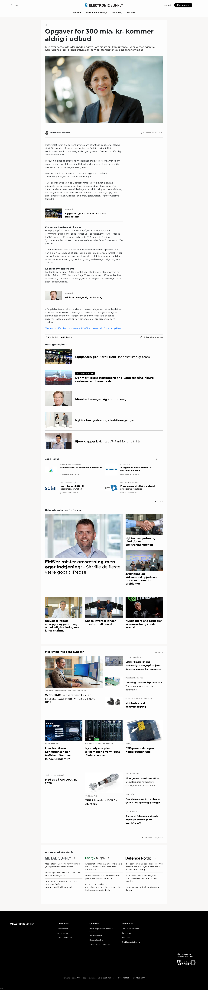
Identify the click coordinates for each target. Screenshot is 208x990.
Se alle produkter (65, 937)
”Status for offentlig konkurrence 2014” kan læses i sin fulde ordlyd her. (83, 328)
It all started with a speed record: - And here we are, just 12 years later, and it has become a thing (144, 867)
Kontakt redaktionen (130, 929)
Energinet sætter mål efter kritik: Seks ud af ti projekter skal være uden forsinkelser (103, 867)
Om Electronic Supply (130, 942)
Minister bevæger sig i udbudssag (83, 297)
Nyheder (77, 12)
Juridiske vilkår (95, 936)
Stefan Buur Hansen (61, 133)
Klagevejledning (96, 940)
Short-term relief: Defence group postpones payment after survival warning (142, 878)
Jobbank (130, 12)
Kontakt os (126, 933)
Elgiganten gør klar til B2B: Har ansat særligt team (85, 215)
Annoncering (63, 933)
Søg (16, 5)
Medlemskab (63, 929)
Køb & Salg (116, 12)
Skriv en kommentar (153, 337)
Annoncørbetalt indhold (99, 944)
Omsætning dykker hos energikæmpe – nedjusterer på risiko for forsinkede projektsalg (103, 887)
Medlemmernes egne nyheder (64, 651)
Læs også (69, 209)
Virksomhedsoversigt (96, 12)
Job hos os (125, 937)
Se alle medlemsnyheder (152, 838)
